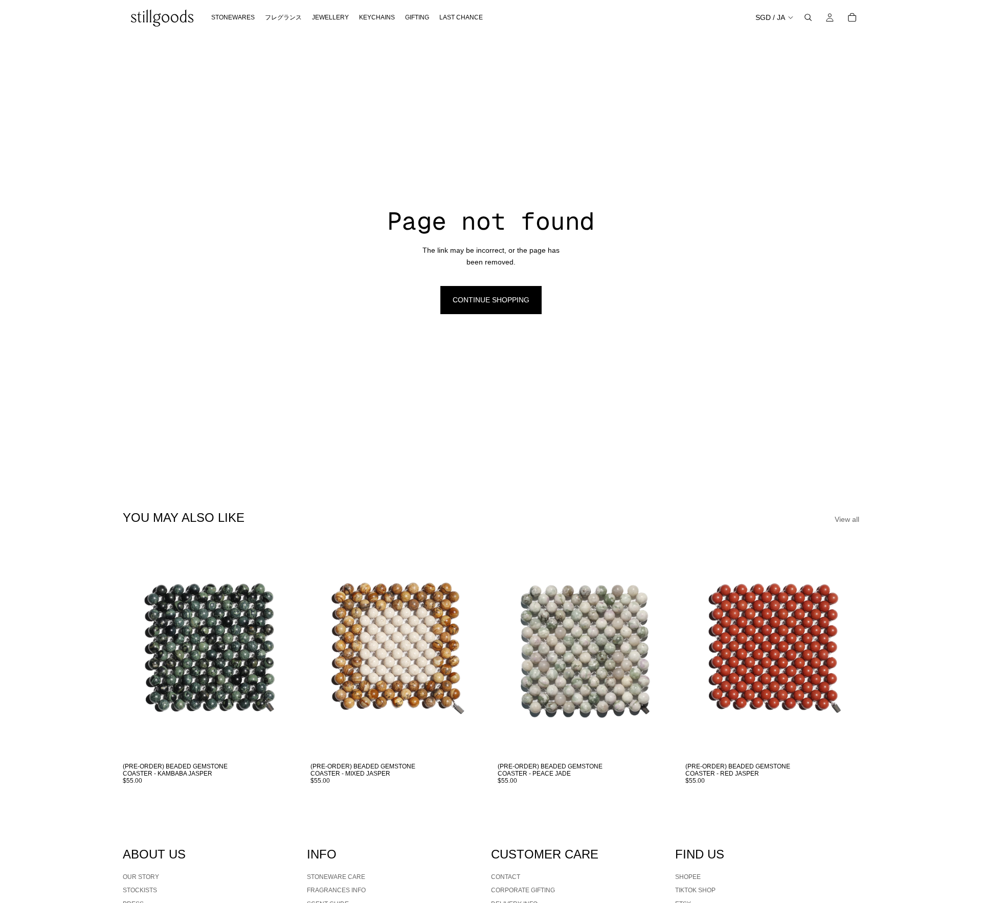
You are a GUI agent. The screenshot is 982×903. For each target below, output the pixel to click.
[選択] (281, 742)
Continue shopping (491, 300)
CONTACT (505, 876)
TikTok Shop (695, 890)
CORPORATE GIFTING (523, 890)
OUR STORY (141, 876)
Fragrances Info (336, 890)
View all (847, 519)
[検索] (808, 17)
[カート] (852, 17)
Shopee (688, 876)
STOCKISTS (140, 890)
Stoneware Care (336, 876)
